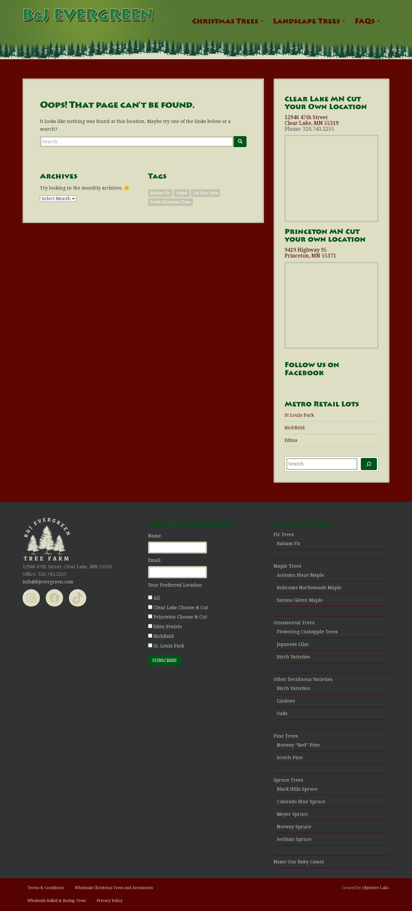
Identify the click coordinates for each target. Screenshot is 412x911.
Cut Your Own (205, 193)
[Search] (240, 141)
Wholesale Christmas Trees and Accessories (114, 888)
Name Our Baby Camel (299, 861)
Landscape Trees (307, 21)
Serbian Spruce (294, 839)
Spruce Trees (288, 780)
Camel (181, 193)
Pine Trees (286, 736)
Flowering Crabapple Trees (307, 631)
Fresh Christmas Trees (170, 202)
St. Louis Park (169, 645)
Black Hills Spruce (297, 789)
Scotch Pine (290, 757)
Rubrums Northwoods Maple (309, 587)
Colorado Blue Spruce (301, 801)
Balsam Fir (160, 193)
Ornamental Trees (294, 622)
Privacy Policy (110, 900)
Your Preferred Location (175, 585)
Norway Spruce (294, 826)
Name (154, 535)
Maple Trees (287, 566)
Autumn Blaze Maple (300, 575)
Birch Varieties (293, 656)
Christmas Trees (226, 21)
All (157, 597)
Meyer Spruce (292, 814)
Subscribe (164, 660)
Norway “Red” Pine (298, 745)
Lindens (286, 700)
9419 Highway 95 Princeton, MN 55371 (310, 253)
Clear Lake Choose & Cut (181, 607)
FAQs (366, 21)
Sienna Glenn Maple (300, 600)
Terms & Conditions (45, 888)
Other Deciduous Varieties (303, 679)
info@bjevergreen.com (48, 581)
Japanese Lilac (293, 644)
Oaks (282, 713)
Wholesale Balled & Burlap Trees (56, 900)
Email (154, 560)
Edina (291, 440)
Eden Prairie (168, 626)
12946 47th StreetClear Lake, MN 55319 (312, 120)
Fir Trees (284, 534)
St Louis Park (299, 415)
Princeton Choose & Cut (180, 616)
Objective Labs (375, 888)
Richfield (295, 427)
